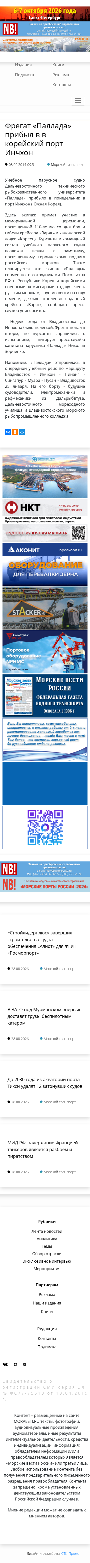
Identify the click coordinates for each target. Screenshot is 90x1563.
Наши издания (47, 1303)
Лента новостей (47, 1231)
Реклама (60, 74)
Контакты (61, 84)
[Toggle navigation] (78, 101)
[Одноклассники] (15, 432)
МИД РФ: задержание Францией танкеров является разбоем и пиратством (43, 1149)
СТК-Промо (70, 1553)
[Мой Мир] (22, 432)
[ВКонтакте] (8, 432)
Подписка (24, 74)
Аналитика (47, 1238)
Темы (47, 1246)
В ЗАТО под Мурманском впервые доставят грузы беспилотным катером (45, 1016)
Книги (58, 64)
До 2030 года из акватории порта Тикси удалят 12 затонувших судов (45, 1082)
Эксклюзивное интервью (47, 1261)
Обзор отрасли (47, 1253)
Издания (23, 64)
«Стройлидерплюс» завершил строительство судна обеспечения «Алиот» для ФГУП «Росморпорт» (42, 943)
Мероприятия (47, 1268)
